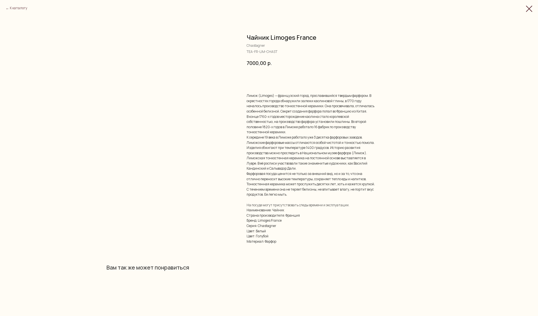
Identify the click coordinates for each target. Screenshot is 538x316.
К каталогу (18, 8)
